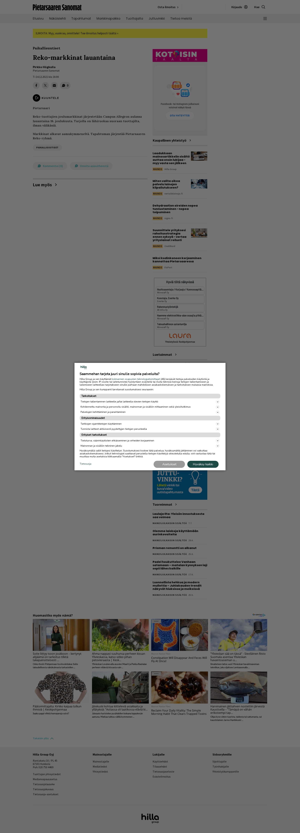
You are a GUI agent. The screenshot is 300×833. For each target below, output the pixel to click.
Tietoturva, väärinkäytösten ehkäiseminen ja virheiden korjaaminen (117, 440)
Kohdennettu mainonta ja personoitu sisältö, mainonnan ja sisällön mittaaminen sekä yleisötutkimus (136, 406)
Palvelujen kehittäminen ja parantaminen (103, 412)
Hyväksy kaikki (203, 464)
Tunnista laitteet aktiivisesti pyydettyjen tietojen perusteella (114, 429)
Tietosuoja (85, 464)
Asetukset (169, 464)
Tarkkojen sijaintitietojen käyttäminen (101, 423)
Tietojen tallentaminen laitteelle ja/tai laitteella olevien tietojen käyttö (119, 401)
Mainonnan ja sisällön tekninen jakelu (101, 445)
